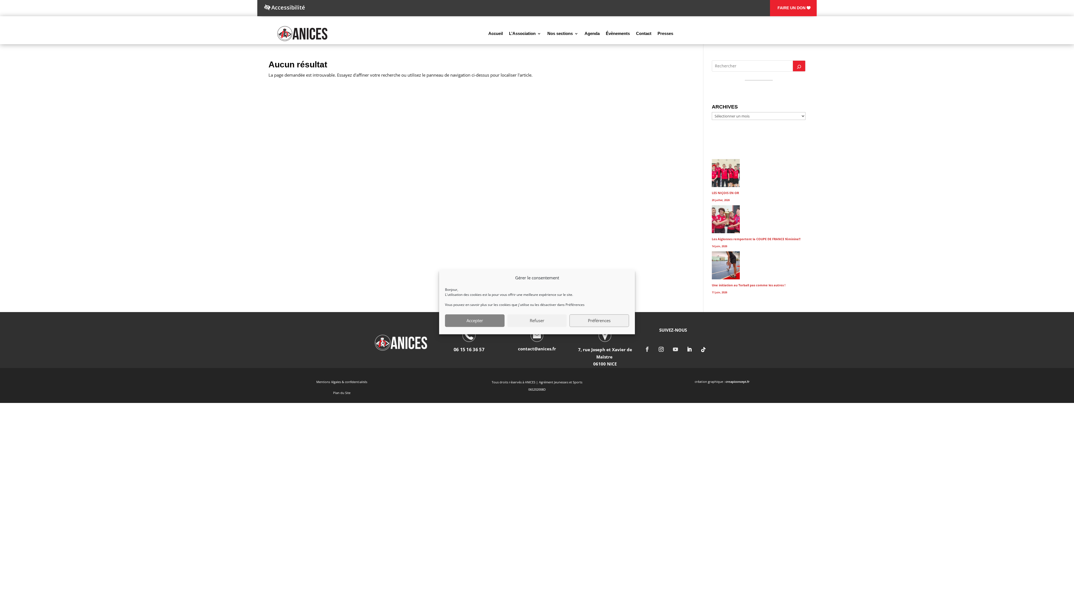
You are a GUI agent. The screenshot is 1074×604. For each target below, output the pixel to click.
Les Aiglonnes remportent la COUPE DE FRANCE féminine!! (756, 239)
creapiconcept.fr (738, 381)
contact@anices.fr (537, 348)
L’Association (522, 33)
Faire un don (791, 8)
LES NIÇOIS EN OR (725, 193)
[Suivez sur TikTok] (704, 349)
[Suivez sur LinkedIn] (689, 349)
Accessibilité (288, 7)
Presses (665, 33)
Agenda (592, 33)
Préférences (599, 320)
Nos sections (560, 33)
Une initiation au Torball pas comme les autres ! (748, 285)
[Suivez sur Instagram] (661, 349)
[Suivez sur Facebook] (647, 349)
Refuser (537, 320)
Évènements (618, 33)
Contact (643, 33)
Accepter (475, 320)
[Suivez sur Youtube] (675, 349)
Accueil (495, 33)
